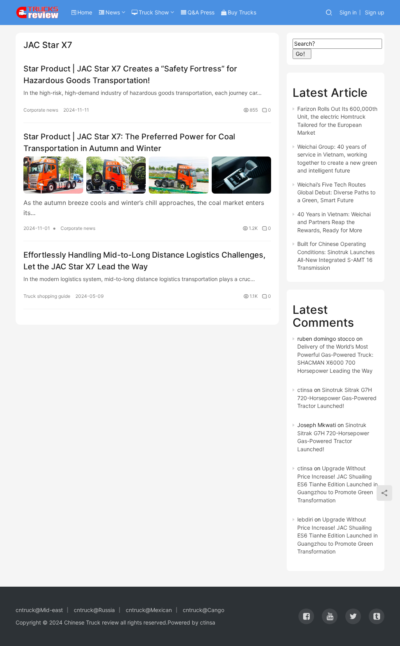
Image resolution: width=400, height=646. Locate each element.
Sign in (348, 12)
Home (84, 12)
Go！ (302, 53)
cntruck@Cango (203, 610)
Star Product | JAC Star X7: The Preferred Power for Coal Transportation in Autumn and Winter (129, 142)
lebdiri (305, 519)
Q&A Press (201, 12)
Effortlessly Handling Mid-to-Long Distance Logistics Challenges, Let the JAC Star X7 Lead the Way (144, 260)
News (112, 12)
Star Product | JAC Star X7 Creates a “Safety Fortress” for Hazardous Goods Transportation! (130, 74)
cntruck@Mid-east (39, 610)
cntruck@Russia (94, 610)
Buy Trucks (242, 12)
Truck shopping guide (46, 296)
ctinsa (304, 389)
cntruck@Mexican (149, 610)
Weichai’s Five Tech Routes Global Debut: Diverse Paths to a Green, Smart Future (336, 192)
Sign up (374, 12)
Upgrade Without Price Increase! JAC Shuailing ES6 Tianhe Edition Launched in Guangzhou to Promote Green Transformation (337, 484)
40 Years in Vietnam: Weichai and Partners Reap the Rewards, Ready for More (334, 222)
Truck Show (154, 12)
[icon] (306, 616)
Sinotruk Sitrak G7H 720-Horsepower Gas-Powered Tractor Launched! (337, 397)
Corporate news (40, 110)
